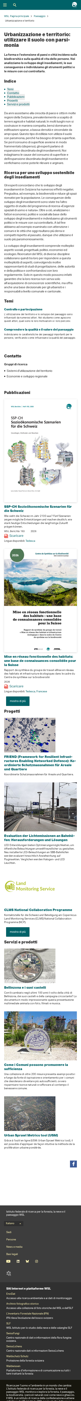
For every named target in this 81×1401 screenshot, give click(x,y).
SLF (8, 1273)
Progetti (12, 101)
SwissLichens (14, 1346)
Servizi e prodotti (18, 105)
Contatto (13, 93)
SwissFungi (12, 1333)
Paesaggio (39, 16)
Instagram (36, 1261)
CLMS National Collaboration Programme (38, 910)
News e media (14, 1247)
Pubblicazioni (15, 97)
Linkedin (18, 1261)
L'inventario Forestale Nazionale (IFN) (27, 1313)
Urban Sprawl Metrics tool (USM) (31, 1135)
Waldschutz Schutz (17, 1356)
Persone (11, 1239)
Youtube (8, 1261)
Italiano (10, 1223)
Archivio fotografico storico (22, 1304)
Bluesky (27, 1261)
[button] (73, 1164)
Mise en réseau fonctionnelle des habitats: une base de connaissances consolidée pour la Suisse (40, 660)
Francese (41, 691)
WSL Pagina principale (16, 16)
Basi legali (12, 1254)
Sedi (8, 1232)
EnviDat (10, 1294)
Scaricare (16, 536)
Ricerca (15, 5)
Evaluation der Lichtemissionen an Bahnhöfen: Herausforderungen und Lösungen (39, 838)
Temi (10, 90)
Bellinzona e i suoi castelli (25, 987)
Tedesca (30, 541)
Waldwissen (13, 1366)
